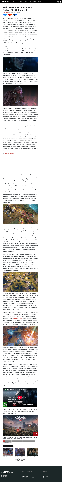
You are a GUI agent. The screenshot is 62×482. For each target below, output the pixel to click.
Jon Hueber (6, 12)
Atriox (13, 441)
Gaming (39, 1)
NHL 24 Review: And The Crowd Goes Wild (8, 457)
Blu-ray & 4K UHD (33, 468)
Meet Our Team (25, 476)
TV (25, 468)
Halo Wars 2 (25, 441)
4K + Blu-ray (45, 473)
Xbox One (10, 442)
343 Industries (8, 441)
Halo (16, 441)
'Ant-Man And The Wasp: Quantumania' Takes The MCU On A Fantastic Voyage (20, 458)
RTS (34, 441)
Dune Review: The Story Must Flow (31, 457)
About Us (24, 475)
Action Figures (33, 1)
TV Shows (20, 1)
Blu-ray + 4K (13, 1)
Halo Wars (20, 441)
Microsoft (30, 441)
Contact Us (24, 478)
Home (23, 473)
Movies (26, 1)
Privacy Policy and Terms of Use (28, 477)
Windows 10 (5, 442)
